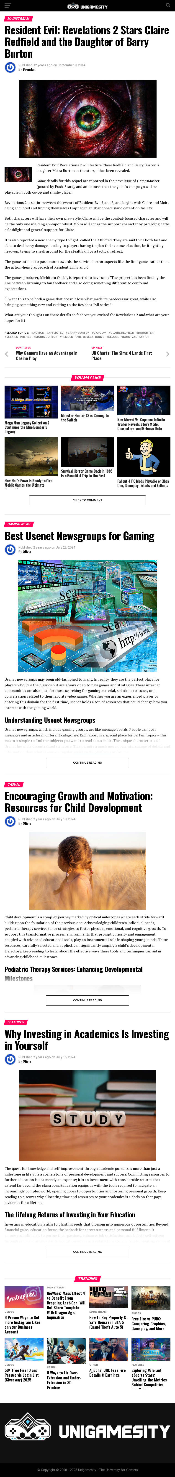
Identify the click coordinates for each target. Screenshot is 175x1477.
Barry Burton (78, 332)
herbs (26, 337)
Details (12, 337)
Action (38, 332)
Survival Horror (136, 337)
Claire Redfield (122, 332)
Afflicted (55, 332)
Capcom (100, 332)
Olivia (27, 552)
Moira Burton (46, 337)
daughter (145, 332)
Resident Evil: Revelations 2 (83, 337)
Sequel (113, 337)
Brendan (29, 69)
